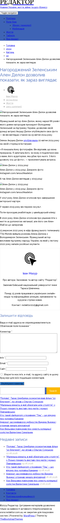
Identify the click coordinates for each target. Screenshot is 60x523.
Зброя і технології (21, 25)
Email (3, 363)
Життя (9, 32)
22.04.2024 (12, 100)
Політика (10, 18)
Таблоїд (10, 35)
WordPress (29, 515)
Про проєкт (12, 39)
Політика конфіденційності (20, 496)
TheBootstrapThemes (11, 519)
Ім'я (2, 357)
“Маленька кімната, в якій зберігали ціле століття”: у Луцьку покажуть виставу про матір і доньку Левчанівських (27, 408)
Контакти (11, 493)
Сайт (2, 369)
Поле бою (11, 22)
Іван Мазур (12, 96)
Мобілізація (18, 28)
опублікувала (31, 140)
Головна (10, 489)
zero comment (14, 106)
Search (53, 391)
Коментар (6, 331)
